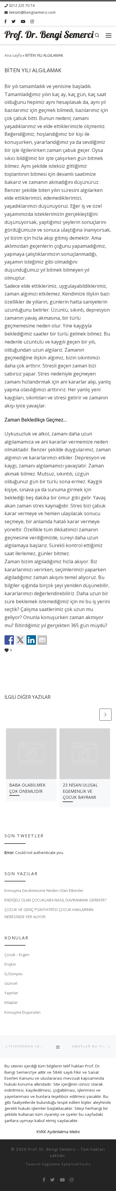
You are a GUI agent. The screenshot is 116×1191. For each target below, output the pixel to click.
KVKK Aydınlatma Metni (58, 1131)
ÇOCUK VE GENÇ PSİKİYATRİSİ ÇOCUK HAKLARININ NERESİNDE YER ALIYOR (48, 913)
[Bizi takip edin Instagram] (32, 21)
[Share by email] (42, 640)
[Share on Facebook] (9, 640)
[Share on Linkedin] (31, 640)
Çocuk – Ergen (16, 954)
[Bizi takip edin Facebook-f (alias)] (5, 21)
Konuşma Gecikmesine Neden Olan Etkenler (44, 890)
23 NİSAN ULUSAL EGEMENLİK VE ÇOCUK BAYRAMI (80, 791)
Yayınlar (11, 992)
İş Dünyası (13, 973)
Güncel (10, 983)
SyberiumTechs (75, 1164)
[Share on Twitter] (20, 640)
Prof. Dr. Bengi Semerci (52, 1149)
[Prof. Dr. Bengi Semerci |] (49, 35)
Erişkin (10, 964)
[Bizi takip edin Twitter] (14, 21)
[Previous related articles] (92, 715)
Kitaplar (11, 1002)
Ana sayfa (13, 55)
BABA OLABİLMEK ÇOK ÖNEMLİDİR (27, 788)
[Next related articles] (105, 715)
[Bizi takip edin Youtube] (23, 21)
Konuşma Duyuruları (22, 1012)
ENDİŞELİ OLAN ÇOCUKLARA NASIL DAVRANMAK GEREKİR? (55, 900)
